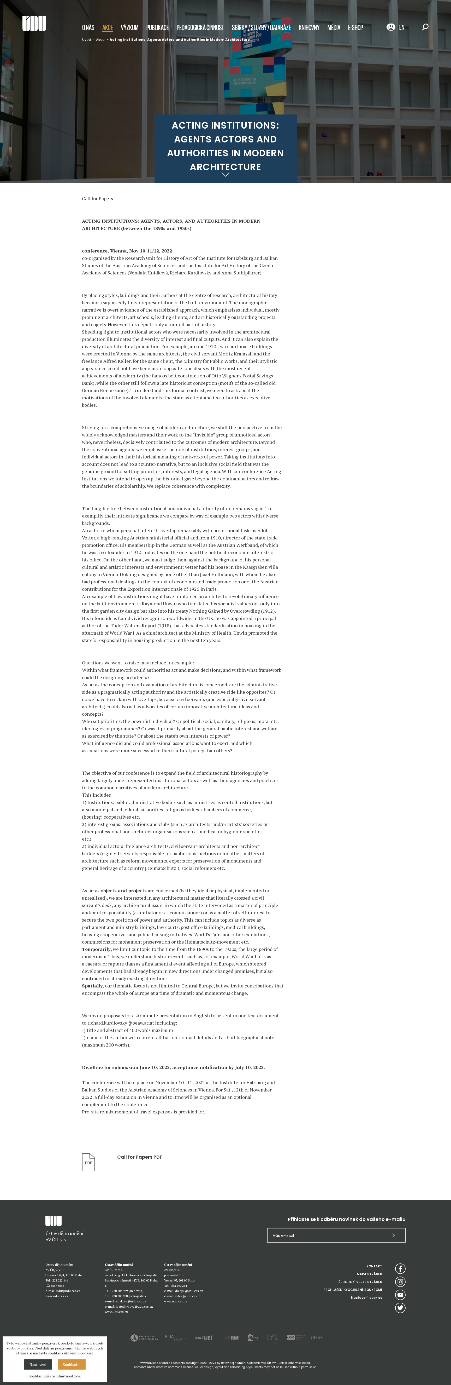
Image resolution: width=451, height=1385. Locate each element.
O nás (88, 27)
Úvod (86, 39)
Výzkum (130, 27)
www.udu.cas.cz (56, 1296)
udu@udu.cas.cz (68, 1291)
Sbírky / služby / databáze (261, 27)
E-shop (355, 27)
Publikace (157, 27)
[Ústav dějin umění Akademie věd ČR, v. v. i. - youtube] (400, 1295)
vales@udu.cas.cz (188, 1296)
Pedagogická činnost (200, 27)
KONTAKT (374, 1266)
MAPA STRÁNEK (369, 1274)
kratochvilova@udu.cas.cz (134, 1306)
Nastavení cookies (366, 1297)
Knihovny (309, 27)
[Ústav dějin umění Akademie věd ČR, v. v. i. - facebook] (400, 1268)
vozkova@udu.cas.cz (131, 1301)
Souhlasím (71, 1364)
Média (334, 27)
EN (401, 27)
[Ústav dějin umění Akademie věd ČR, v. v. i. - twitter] (400, 1308)
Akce (107, 27)
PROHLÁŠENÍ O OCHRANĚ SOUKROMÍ (352, 1290)
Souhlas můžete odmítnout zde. (55, 1375)
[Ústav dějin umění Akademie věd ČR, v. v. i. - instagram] (400, 1282)
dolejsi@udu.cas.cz (189, 1291)
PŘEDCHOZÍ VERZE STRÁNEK (359, 1282)
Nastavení (37, 1364)
